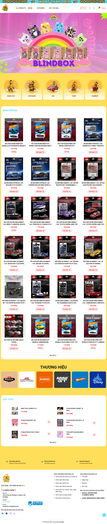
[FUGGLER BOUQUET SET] (14, 422)
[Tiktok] (6, 513)
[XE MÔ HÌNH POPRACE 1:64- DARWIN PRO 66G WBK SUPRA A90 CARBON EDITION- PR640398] (40, 169)
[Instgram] (10, 513)
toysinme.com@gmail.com (11, 506)
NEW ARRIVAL (10, 110)
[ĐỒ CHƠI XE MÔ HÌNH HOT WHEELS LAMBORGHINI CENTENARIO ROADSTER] (40, 326)
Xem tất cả (52, 355)
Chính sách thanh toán (62, 483)
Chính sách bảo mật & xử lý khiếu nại (66, 476)
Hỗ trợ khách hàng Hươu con (88, 474)
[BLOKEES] (44, 380)
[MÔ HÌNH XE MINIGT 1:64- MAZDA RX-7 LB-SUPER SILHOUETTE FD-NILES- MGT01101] (13, 286)
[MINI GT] (62, 380)
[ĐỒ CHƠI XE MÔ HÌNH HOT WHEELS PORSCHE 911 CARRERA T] (93, 326)
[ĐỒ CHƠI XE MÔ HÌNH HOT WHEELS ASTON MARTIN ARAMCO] (13, 129)
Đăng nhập (85, 480)
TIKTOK (84, 8)
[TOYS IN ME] (5, 8)
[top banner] (53, 1)
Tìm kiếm (84, 476)
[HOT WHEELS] (80, 380)
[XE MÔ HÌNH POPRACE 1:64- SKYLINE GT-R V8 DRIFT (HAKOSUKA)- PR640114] (13, 169)
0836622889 (6, 502)
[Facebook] (2, 513)
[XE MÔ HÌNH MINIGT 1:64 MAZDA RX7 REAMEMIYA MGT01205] (66, 286)
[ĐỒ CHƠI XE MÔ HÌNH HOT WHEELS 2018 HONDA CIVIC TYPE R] (66, 326)
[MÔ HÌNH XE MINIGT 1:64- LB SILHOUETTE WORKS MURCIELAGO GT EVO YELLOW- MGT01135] (93, 247)
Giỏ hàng (84, 486)
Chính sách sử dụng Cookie (63, 495)
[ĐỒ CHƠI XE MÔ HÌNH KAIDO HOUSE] (13, 326)
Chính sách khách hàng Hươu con (64, 474)
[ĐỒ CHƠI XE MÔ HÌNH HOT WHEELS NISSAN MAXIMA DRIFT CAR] (40, 129)
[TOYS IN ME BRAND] (53, 43)
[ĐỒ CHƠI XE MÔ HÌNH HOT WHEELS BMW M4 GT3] (66, 129)
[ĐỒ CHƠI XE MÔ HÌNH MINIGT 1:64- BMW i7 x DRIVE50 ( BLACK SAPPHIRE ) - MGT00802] (13, 208)
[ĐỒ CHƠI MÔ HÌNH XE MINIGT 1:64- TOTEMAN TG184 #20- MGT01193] (40, 286)
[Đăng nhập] (94, 8)
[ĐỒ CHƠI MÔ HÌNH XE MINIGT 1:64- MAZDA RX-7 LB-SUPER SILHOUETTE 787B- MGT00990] (13, 247)
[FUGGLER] (9, 380)
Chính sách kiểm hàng (62, 480)
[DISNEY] (98, 380)
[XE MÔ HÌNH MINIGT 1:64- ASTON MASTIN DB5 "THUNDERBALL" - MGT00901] (66, 169)
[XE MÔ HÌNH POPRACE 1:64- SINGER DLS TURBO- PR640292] (93, 129)
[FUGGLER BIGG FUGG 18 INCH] (14, 434)
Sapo (62, 522)
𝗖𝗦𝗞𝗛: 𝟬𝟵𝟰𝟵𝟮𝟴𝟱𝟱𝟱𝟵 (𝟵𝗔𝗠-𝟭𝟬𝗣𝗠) (93, 498)
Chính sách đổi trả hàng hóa (64, 486)
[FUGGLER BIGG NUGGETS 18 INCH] (60, 422)
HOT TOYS (8, 399)
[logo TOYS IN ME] (14, 478)
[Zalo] (14, 513)
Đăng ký (84, 483)
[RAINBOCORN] (27, 380)
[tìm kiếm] (89, 8)
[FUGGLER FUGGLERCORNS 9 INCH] (60, 434)
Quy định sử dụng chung (63, 498)
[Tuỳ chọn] (49, 422)
